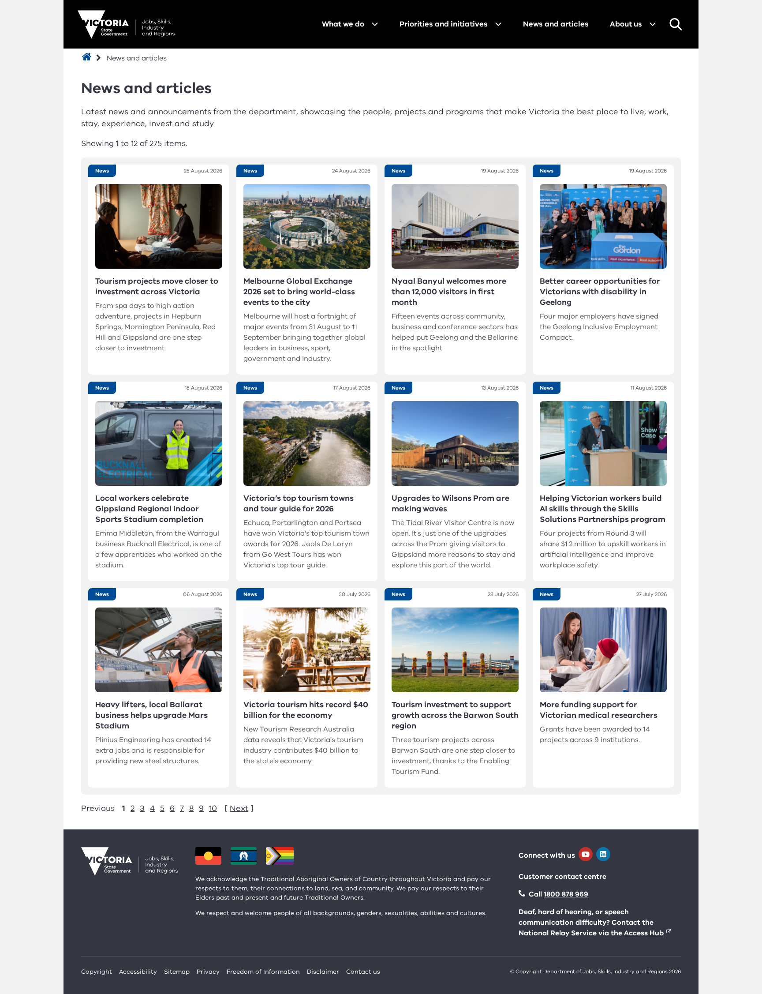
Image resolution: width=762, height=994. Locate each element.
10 (213, 808)
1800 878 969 (566, 894)
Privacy (208, 972)
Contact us (363, 972)
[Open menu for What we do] (375, 24)
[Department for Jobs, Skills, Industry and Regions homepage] (126, 24)
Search (675, 24)
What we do (343, 24)
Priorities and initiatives (444, 24)
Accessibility (138, 972)
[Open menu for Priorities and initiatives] (498, 24)
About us (626, 24)
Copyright (96, 972)
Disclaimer (323, 972)
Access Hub (644, 933)
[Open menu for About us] (653, 24)
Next (239, 808)
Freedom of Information (263, 972)
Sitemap (177, 972)
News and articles (556, 24)
